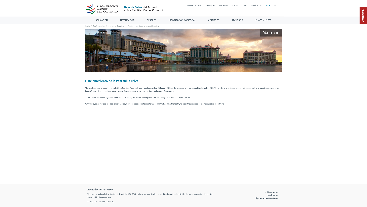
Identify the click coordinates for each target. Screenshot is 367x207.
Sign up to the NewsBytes (266, 198)
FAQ (245, 5)
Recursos (237, 20)
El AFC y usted (263, 20)
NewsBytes (210, 5)
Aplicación (102, 20)
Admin (277, 5)
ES (267, 5)
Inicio (87, 26)
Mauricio (120, 26)
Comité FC (213, 20)
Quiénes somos (194, 5)
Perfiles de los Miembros (103, 26)
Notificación (127, 20)
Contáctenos (256, 5)
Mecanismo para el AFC (229, 5)
